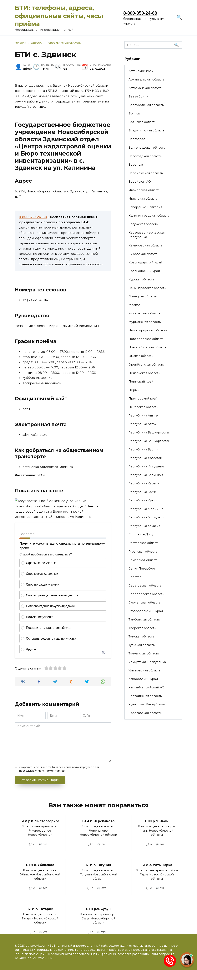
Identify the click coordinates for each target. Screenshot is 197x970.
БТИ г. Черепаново (98, 821)
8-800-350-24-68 (140, 13)
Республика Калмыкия (146, 475)
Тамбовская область (144, 619)
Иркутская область (143, 198)
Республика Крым (143, 500)
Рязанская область (143, 551)
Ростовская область (144, 543)
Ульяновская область (144, 670)
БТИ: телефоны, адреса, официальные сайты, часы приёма (59, 16)
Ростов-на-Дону (141, 534)
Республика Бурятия (144, 449)
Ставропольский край (146, 611)
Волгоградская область (147, 147)
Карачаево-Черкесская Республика (147, 235)
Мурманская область (145, 322)
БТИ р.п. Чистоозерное (40, 821)
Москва (134, 305)
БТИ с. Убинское (40, 865)
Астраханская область (145, 88)
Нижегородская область (148, 330)
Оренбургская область (146, 364)
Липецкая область (143, 296)
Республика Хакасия (144, 526)
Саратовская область (145, 585)
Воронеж (136, 164)
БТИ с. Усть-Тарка (157, 865)
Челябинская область (145, 696)
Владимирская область (146, 130)
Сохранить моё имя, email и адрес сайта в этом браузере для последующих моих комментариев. (59, 769)
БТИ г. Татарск (40, 909)
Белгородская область (146, 105)
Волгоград (137, 139)
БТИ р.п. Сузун (98, 909)
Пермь (134, 390)
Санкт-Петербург (142, 568)
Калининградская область (149, 215)
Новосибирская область (147, 347)
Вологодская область (145, 156)
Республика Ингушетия (147, 466)
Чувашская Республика (147, 704)
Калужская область (143, 224)
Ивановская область (144, 190)
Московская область (144, 313)
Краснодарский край (145, 262)
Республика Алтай (143, 424)
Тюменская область (144, 653)
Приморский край (143, 398)
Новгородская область (146, 339)
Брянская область (142, 122)
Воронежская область (146, 173)
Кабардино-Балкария (145, 207)
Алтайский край (141, 71)
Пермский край (141, 381)
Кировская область (143, 254)
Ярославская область (145, 713)
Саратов (135, 577)
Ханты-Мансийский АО (146, 687)
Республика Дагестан (145, 458)
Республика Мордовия (146, 517)
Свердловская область (146, 594)
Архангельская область (146, 79)
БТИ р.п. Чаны (157, 821)
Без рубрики (139, 96)
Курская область (141, 279)
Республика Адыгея (144, 415)
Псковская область (143, 407)
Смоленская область (144, 602)
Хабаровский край (143, 679)
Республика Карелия (145, 483)
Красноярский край (144, 271)
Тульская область (141, 645)
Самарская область (143, 560)
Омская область (141, 356)
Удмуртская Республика (147, 662)
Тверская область (142, 628)
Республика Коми (142, 492)
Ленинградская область (147, 288)
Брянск (134, 113)
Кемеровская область (145, 245)
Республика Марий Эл (146, 509)
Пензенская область (144, 373)
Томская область (141, 636)
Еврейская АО (140, 181)
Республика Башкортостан (149, 432)
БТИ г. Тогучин (98, 865)
